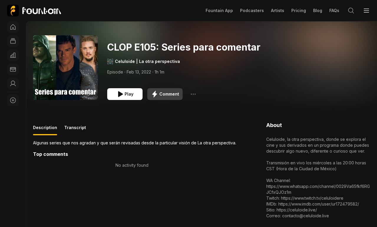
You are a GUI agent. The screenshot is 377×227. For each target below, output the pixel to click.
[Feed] (13, 41)
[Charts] (13, 55)
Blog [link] (317, 10)
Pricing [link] (298, 10)
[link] (34, 10)
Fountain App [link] (219, 10)
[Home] (13, 27)
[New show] (13, 100)
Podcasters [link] (252, 10)
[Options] (193, 94)
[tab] (45, 130)
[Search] (351, 11)
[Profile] (13, 83)
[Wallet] (13, 69)
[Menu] (366, 10)
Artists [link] (277, 10)
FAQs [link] (334, 10)
